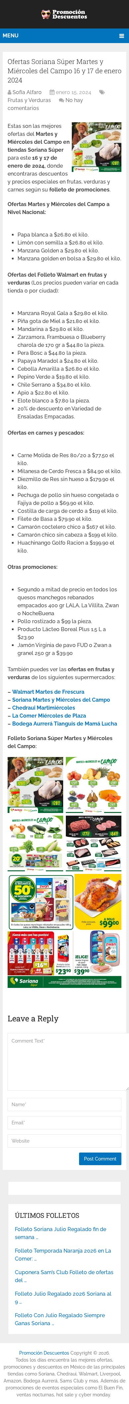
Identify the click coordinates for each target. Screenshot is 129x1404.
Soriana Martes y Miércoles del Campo (61, 700)
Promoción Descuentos (44, 1353)
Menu (11, 35)
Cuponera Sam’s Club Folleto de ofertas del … (64, 1276)
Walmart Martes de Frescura (48, 692)
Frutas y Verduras (29, 100)
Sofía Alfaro (27, 92)
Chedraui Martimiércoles (43, 708)
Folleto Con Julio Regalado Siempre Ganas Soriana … (60, 1319)
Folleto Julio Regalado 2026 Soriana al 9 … (63, 1298)
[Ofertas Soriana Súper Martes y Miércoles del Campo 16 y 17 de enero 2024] (96, 170)
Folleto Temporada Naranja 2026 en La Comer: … (63, 1255)
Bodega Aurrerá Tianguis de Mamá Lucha (64, 724)
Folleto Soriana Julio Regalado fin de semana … (60, 1233)
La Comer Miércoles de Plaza (49, 716)
